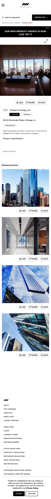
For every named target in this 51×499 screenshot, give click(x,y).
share (31, 103)
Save (45, 211)
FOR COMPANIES (10, 409)
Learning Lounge (11, 434)
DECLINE (31, 493)
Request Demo (27, 23)
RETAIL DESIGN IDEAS (12, 460)
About (6, 405)
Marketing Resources (13, 438)
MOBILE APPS (9, 416)
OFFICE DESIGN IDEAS (12, 448)
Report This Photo (9, 151)
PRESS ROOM (9, 427)
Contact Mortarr (11, 420)
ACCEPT (19, 493)
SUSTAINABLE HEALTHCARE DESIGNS (17, 470)
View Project (10, 125)
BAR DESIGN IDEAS (11, 464)
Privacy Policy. (32, 488)
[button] (3, 5)
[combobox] (41, 17)
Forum (6, 431)
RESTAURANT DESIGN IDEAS (14, 456)
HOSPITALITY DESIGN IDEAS (14, 452)
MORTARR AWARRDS (11, 442)
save (42, 103)
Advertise (8, 413)
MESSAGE (27, 114)
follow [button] (15, 114)
